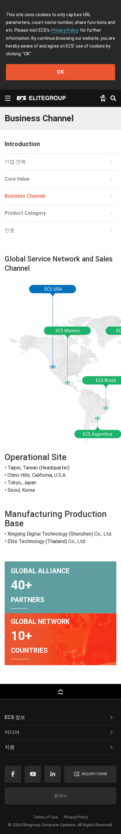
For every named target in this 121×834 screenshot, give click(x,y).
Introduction (22, 144)
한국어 (60, 795)
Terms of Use (45, 817)
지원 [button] (10, 747)
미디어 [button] (12, 732)
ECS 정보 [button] (15, 717)
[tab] (60, 717)
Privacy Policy (64, 30)
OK (60, 72)
